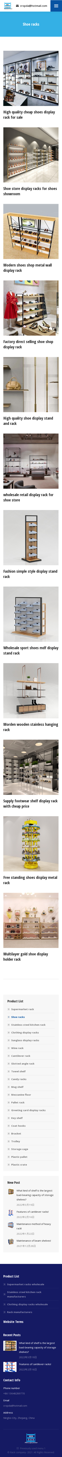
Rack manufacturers (19, 1312)
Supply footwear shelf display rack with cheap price (30, 803)
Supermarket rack (22, 1009)
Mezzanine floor (21, 1094)
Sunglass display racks (25, 1040)
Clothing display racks (25, 1032)
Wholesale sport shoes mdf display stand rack (30, 650)
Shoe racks (18, 1017)
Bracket (16, 1133)
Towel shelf (18, 1071)
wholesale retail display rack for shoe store (28, 497)
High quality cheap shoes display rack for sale (29, 114)
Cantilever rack (20, 1055)
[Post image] (10, 1191)
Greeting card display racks (28, 1110)
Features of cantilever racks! (33, 1211)
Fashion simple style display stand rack (30, 573)
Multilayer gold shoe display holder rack (25, 956)
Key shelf (17, 1118)
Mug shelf (17, 1086)
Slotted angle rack (22, 1063)
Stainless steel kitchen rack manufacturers (24, 1294)
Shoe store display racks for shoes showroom (30, 191)
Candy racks (18, 1079)
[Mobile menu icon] (56, 6)
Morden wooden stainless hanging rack (30, 726)
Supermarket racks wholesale (25, 1284)
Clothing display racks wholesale (27, 1304)
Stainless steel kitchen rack (28, 1024)
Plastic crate (19, 1164)
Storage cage (19, 1149)
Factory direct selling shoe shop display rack (28, 344)
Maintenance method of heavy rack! (34, 1226)
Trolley (15, 1141)
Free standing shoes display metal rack (30, 880)
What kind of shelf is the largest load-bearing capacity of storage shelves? (35, 1195)
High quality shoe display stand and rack (28, 420)
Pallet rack (17, 1102)
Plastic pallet (19, 1156)
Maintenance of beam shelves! (34, 1240)
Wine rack (17, 1048)
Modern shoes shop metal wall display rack (27, 267)
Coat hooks (18, 1125)
